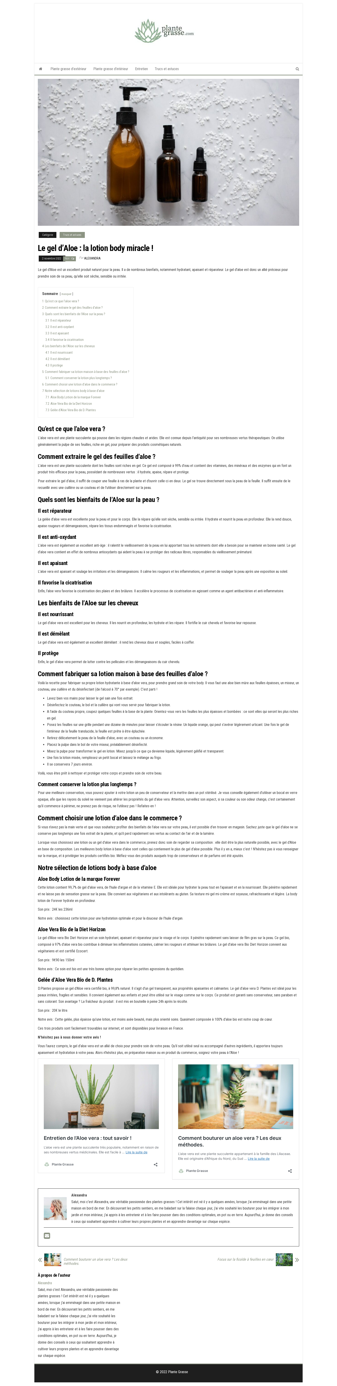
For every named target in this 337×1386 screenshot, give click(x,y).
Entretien (141, 69)
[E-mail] (47, 1237)
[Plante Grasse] (40, 69)
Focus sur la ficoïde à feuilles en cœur (245, 1259)
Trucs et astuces (167, 69)
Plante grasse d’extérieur (68, 69)
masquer (66, 294)
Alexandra (92, 258)
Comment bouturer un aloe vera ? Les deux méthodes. (95, 1261)
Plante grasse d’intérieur (110, 69)
